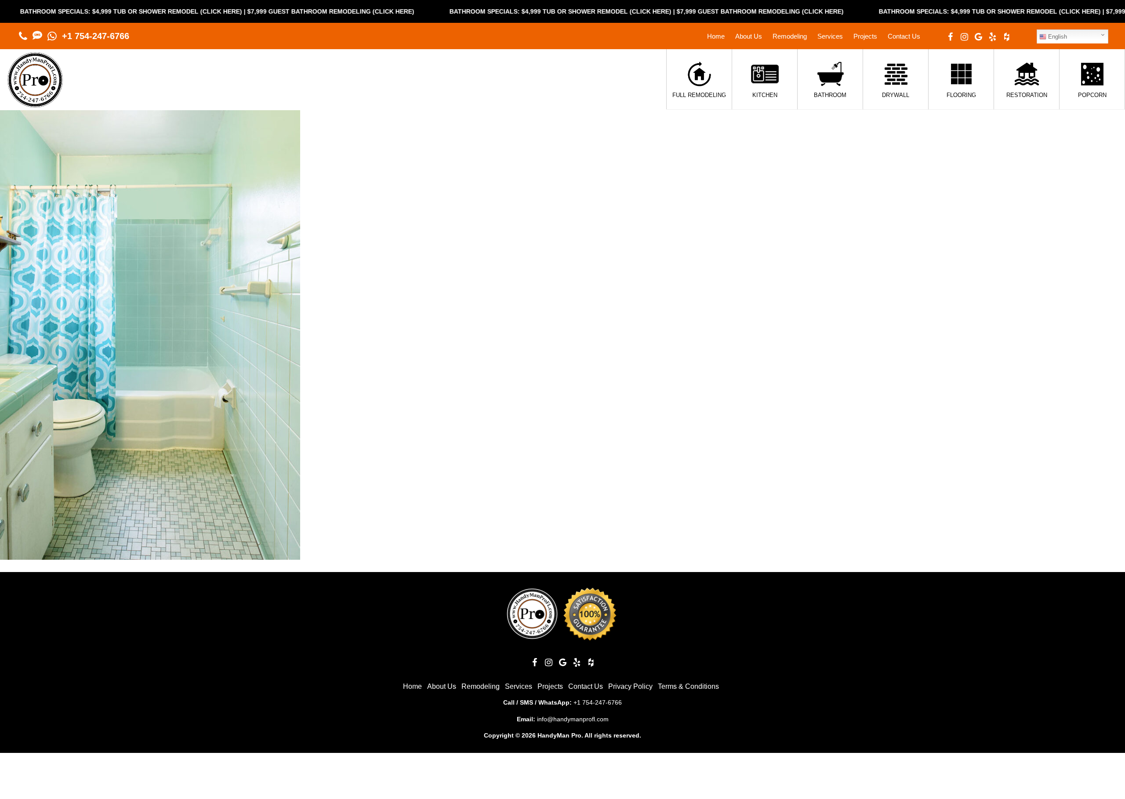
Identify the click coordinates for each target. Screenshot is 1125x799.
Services (830, 36)
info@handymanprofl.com (573, 719)
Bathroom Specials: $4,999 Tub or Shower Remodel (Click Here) (520, 11)
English (1056, 36)
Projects (865, 36)
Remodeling (790, 36)
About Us (748, 36)
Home (716, 36)
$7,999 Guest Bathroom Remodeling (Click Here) (290, 11)
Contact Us (904, 36)
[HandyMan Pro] (35, 103)
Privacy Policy (630, 686)
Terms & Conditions (688, 686)
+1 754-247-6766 (95, 36)
